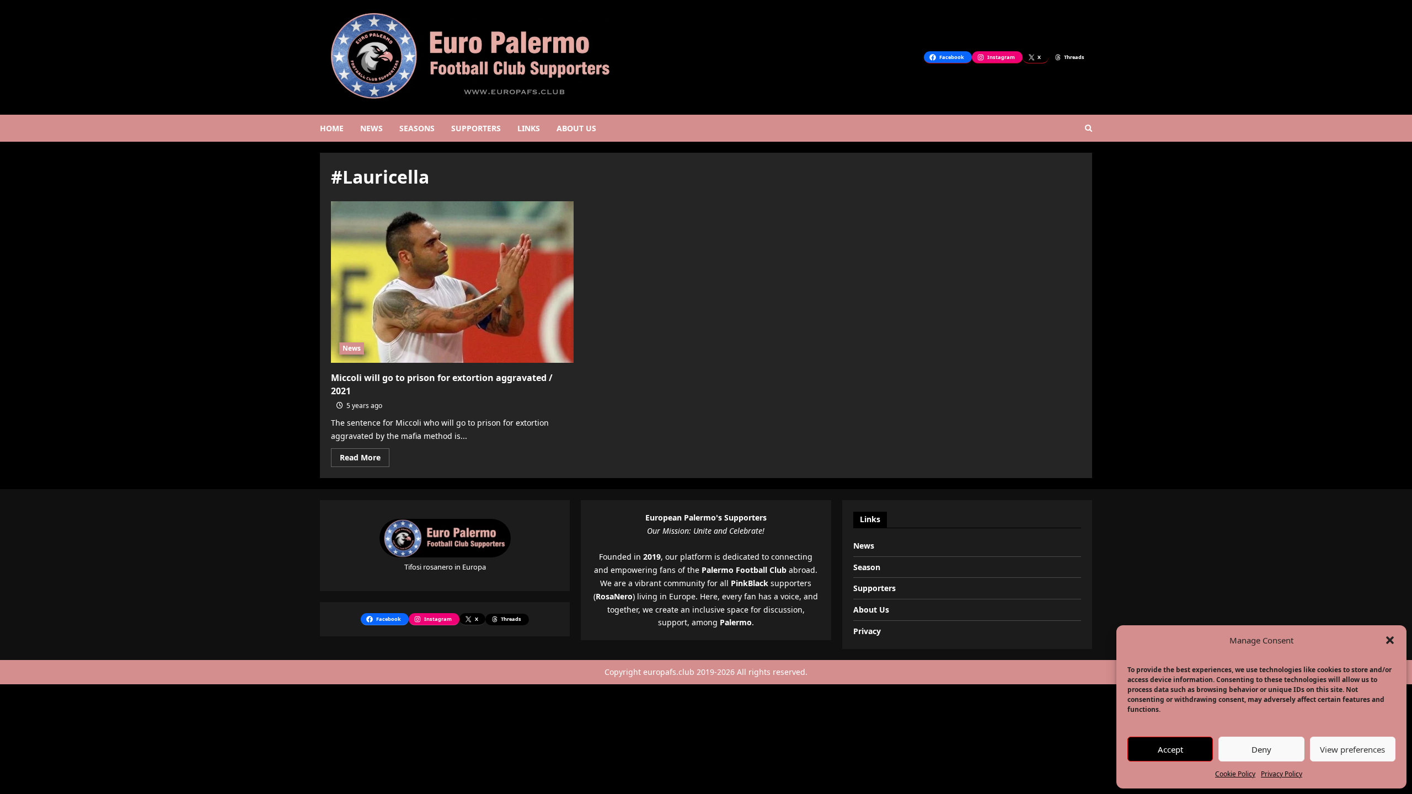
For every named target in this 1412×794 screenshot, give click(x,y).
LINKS (528, 128)
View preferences (1352, 749)
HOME (332, 128)
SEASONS (417, 128)
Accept (1170, 749)
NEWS (371, 128)
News (352, 348)
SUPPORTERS (476, 128)
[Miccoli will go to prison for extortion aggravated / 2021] (452, 282)
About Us (871, 609)
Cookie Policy (1235, 774)
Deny (1261, 749)
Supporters (874, 588)
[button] (1389, 640)
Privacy (867, 631)
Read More (364, 459)
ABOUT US (576, 128)
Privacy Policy (1281, 774)
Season (866, 567)
